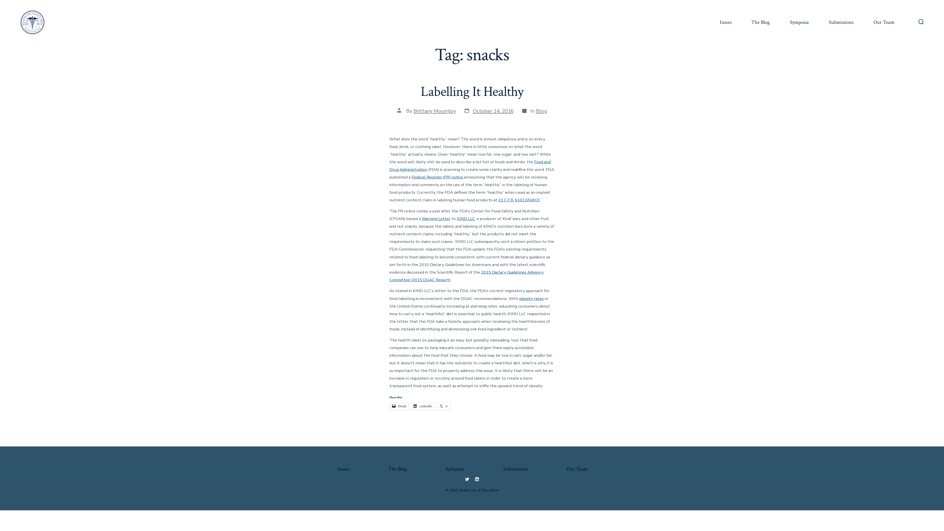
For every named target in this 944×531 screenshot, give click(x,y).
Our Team (883, 22)
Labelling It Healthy (472, 92)
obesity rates (531, 298)
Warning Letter (436, 218)
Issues (726, 22)
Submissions (841, 22)
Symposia (799, 22)
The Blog (760, 22)
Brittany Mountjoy (434, 110)
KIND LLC (466, 218)
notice (438, 177)
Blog (541, 110)
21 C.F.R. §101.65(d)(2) (519, 200)
